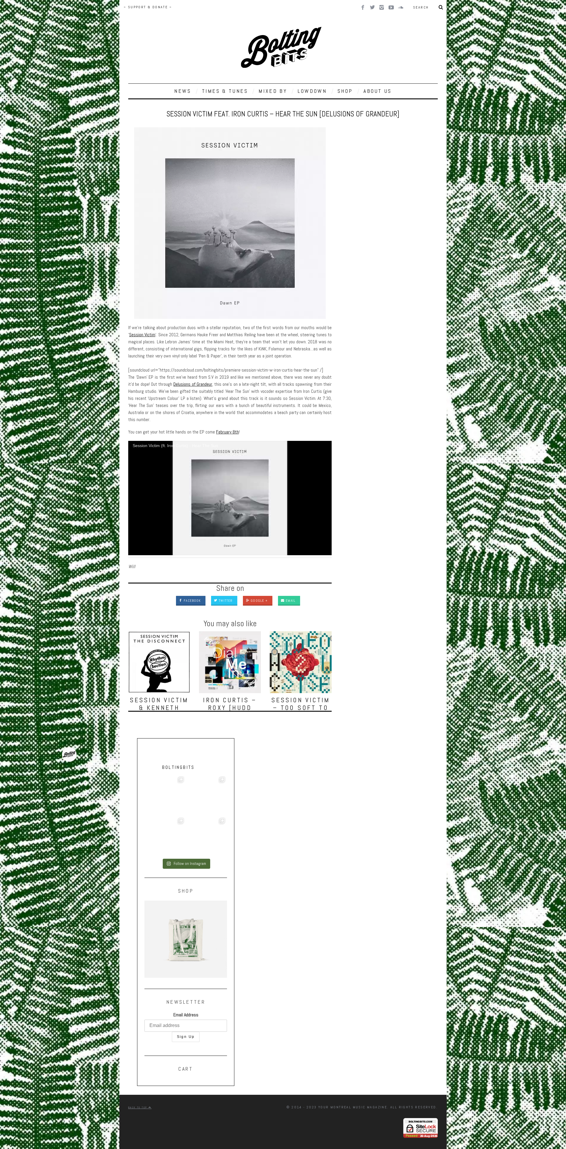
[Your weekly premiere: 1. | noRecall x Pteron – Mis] (165, 795)
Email (289, 601)
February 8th (227, 432)
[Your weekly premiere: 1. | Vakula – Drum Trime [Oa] (206, 836)
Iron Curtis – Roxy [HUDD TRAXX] (229, 707)
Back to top (138, 1107)
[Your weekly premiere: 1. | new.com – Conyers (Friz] (165, 836)
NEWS (182, 91)
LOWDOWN (312, 91)
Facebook (191, 601)
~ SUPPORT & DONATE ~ (148, 7)
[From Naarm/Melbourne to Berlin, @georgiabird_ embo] (206, 795)
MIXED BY (273, 91)
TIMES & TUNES (225, 91)
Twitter (225, 601)
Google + (258, 601)
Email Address (185, 1015)
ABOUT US (377, 91)
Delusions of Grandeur (192, 384)
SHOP (345, 91)
